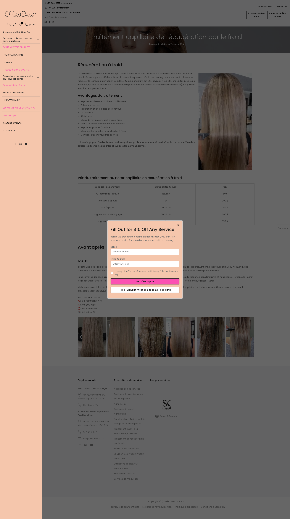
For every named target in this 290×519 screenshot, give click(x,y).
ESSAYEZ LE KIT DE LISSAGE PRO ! (19, 107)
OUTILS (8, 62)
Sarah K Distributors (13, 92)
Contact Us (9, 130)
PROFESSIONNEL (13, 100)
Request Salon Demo (14, 85)
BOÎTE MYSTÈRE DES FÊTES (16, 47)
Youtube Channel (12, 122)
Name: (114, 246)
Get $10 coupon (145, 281)
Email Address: (118, 259)
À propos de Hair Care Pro (17, 32)
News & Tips (9, 115)
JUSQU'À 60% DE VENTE (17, 69)
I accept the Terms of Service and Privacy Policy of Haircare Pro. (146, 273)
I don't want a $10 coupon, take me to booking (145, 289)
